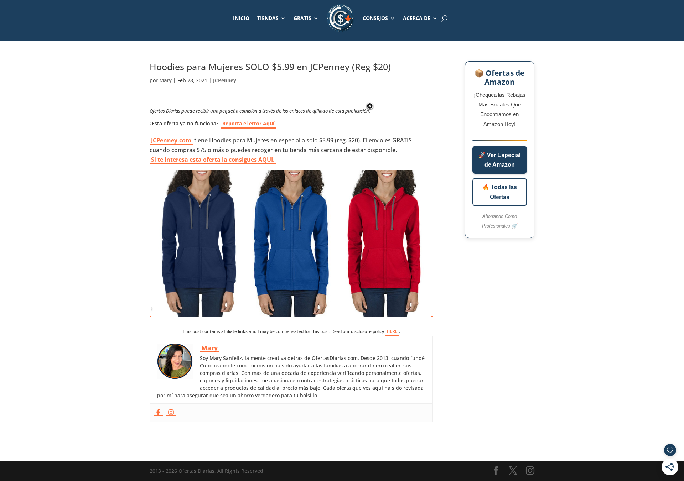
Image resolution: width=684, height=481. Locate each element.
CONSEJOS (375, 18)
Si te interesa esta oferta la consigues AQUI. (213, 159)
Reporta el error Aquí (248, 123)
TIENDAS (268, 18)
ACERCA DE (416, 18)
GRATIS (302, 18)
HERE (392, 331)
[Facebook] (158, 412)
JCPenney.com (171, 140)
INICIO (241, 18)
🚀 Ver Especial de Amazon (499, 160)
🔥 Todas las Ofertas (499, 192)
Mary (165, 80)
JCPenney (224, 80)
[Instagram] (171, 412)
